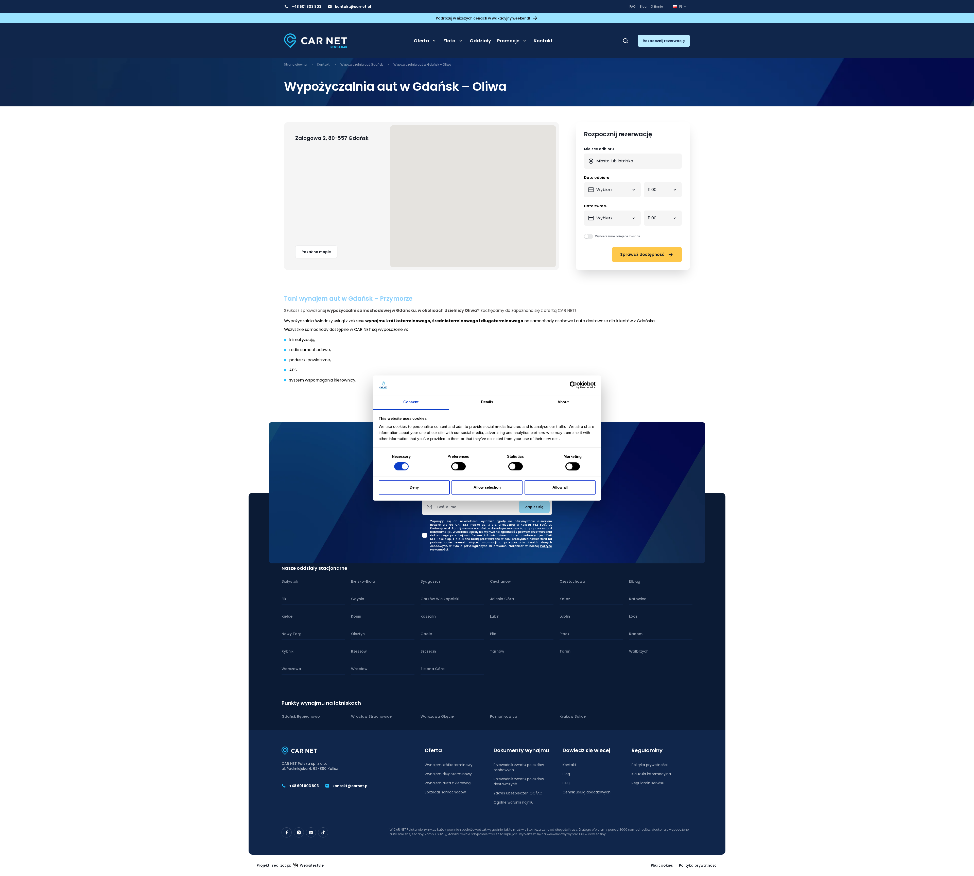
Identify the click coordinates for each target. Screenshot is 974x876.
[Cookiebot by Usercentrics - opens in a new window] (573, 385)
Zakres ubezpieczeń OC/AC (518, 793)
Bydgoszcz (430, 581)
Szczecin (428, 651)
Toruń (565, 651)
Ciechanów (500, 581)
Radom (635, 633)
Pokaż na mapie (316, 251)
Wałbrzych (639, 651)
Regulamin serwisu (648, 783)
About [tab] (563, 402)
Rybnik (287, 651)
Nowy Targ (292, 633)
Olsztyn (358, 633)
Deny (414, 487)
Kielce (287, 616)
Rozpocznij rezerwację (664, 40)
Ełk (284, 598)
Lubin (494, 616)
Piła (493, 633)
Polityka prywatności (650, 764)
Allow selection (487, 487)
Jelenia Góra (502, 598)
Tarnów (497, 651)
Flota (449, 40)
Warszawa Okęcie (437, 716)
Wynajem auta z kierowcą (448, 783)
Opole (426, 633)
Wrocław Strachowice (371, 716)
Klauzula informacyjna (651, 773)
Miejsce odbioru (599, 148)
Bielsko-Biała (363, 581)
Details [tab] (487, 402)
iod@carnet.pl (440, 532)
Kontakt (543, 40)
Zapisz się (534, 506)
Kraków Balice (573, 716)
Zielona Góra (433, 668)
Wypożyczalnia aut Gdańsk (361, 64)
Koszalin (428, 616)
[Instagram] (299, 832)
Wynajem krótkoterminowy (449, 764)
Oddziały (480, 40)
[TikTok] (323, 832)
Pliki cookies (662, 865)
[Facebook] (287, 832)
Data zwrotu (595, 205)
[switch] (458, 466)
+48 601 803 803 (306, 6)
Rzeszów (359, 651)
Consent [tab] (411, 402)
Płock (564, 633)
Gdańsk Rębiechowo (301, 716)
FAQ (633, 6)
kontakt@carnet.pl (353, 6)
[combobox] (633, 161)
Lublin (565, 616)
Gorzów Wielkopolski (440, 598)
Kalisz (565, 598)
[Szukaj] (625, 41)
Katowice (637, 598)
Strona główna (295, 64)
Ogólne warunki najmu (513, 802)
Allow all (560, 487)
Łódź (633, 616)
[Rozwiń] (434, 40)
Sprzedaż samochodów (445, 792)
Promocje (508, 40)
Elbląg (634, 581)
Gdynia (357, 598)
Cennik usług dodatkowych (587, 792)
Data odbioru (596, 177)
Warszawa (291, 668)
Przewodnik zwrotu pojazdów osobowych (519, 767)
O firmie (657, 6)
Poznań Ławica (503, 716)
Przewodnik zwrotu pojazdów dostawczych (519, 781)
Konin (356, 616)
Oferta (421, 40)
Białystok (290, 581)
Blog (643, 6)
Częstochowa (572, 581)
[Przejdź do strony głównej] (315, 40)
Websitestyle (312, 865)
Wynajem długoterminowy (448, 773)
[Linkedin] (311, 832)
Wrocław (359, 668)
